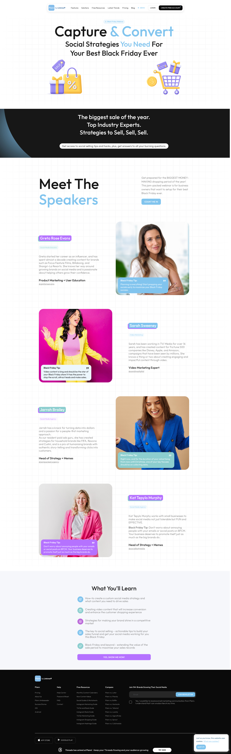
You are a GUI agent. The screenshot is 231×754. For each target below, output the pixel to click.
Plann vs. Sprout (111, 720)
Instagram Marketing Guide (87, 704)
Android (38, 712)
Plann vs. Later (111, 693)
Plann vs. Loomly (111, 712)
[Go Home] (56, 8)
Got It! (201, 747)
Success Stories (40, 704)
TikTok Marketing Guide (86, 716)
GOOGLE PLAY (67, 740)
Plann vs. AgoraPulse (113, 716)
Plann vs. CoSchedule (113, 723)
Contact (60, 704)
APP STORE (45, 740)
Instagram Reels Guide (85, 712)
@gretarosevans (46, 284)
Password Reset (63, 696)
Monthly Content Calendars (87, 693)
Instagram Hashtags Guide (87, 723)
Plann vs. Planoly (111, 696)
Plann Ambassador (42, 700)
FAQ (58, 700)
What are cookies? (211, 741)
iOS (36, 708)
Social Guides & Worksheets (87, 700)
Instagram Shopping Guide (87, 720)
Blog (133, 8)
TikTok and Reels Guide (85, 708)
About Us (38, 696)
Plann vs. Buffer (111, 700)
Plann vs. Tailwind (111, 708)
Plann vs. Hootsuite (112, 704)
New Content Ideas (84, 696)
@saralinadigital (136, 371)
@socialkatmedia (137, 548)
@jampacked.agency (49, 461)
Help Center (61, 693)
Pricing (125, 8)
